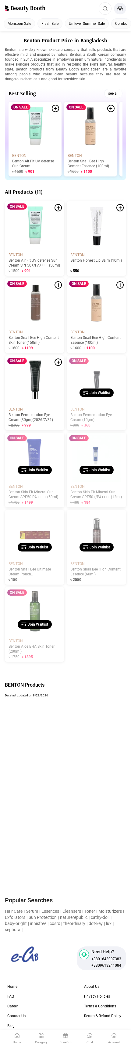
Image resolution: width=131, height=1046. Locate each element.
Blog (11, 1026)
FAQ (10, 996)
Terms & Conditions (100, 1006)
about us (91, 986)
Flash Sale (49, 23)
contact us (16, 1016)
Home (12, 986)
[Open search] (105, 8)
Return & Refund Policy (102, 1016)
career (12, 1006)
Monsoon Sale (19, 23)
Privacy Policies (97, 996)
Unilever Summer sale (87, 23)
